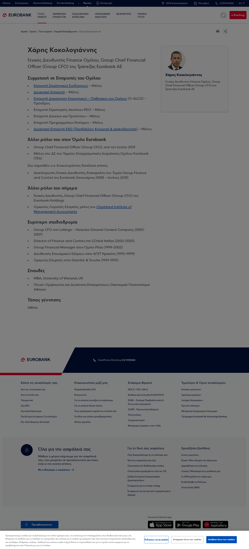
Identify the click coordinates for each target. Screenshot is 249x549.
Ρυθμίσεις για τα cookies (156, 539)
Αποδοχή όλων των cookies (221, 539)
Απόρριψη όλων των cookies (187, 539)
